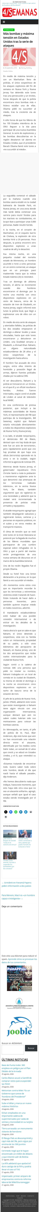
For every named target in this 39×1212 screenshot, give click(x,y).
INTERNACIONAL (9, 30)
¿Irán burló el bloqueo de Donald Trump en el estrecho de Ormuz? (9, 842)
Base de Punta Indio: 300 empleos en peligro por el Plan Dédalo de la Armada (16, 1068)
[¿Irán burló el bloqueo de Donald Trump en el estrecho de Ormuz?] (9, 834)
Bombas (28, 68)
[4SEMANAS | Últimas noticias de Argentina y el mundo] (19, 9)
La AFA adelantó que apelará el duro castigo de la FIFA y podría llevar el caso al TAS (16, 1166)
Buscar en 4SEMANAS (12, 1043)
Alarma (23, 68)
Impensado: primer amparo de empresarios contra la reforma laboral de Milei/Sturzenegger (16, 1179)
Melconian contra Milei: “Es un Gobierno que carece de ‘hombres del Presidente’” (16, 1093)
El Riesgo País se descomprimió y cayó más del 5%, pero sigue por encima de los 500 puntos (17, 1141)
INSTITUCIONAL (10, 1196)
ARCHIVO (23, 1196)
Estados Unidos (8, 71)
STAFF (17, 1196)
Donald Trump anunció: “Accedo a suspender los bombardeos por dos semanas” (9, 864)
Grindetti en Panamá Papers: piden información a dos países (17, 884)
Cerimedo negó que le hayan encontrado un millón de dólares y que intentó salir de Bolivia (17, 1153)
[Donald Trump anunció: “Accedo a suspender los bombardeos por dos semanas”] (9, 855)
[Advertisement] (19, 173)
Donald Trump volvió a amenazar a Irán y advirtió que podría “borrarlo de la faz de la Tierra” (25, 843)
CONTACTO (30, 1196)
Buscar (31, 1048)
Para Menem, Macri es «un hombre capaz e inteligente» (18, 897)
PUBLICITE (20, 1198)
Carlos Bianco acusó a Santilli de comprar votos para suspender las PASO (17, 1081)
